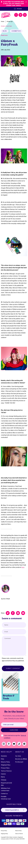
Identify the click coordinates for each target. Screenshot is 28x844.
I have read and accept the (12, 735)
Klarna (3, 777)
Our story (18, 756)
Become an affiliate (21, 759)
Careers (3, 774)
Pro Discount (19, 762)
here (23, 567)
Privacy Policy (5, 768)
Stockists (4, 756)
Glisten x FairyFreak (6, 26)
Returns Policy (5, 762)
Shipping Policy (5, 765)
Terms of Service (6, 771)
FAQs (2, 759)
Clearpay (3, 780)
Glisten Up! (10, 21)
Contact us (4, 793)
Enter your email (8, 724)
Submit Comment (13, 668)
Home (2, 21)
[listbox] (14, 810)
